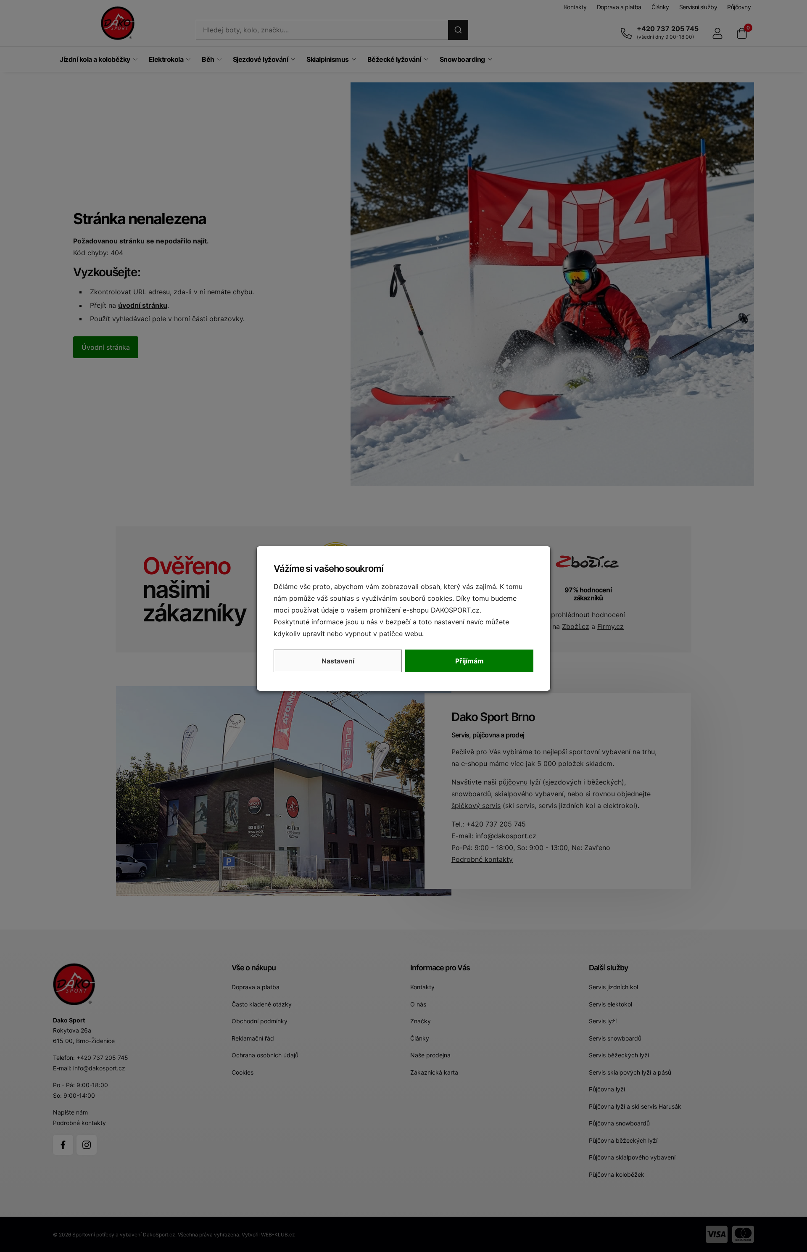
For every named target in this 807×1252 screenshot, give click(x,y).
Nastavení (338, 661)
